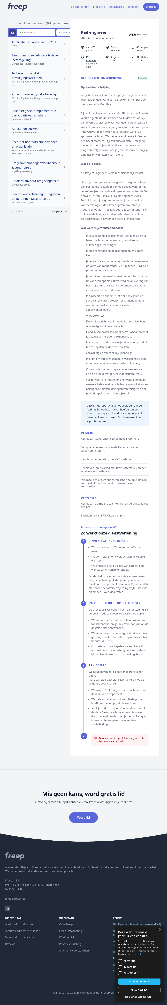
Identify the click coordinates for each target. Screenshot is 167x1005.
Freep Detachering (70, 931)
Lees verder (137, 954)
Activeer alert (65, 32)
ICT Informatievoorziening (92, 61)
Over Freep (66, 924)
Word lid (151, 7)
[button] (139, 996)
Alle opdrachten (79, 7)
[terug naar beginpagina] (83, 856)
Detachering (116, 7)
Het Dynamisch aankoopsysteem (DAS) (137, 924)
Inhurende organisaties (19, 937)
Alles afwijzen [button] (139, 989)
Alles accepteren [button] (139, 981)
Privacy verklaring (70, 944)
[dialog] (139, 964)
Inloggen (133, 7)
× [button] (160, 929)
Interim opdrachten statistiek (23, 931)
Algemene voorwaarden (74, 950)
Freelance (99, 7)
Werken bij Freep (69, 937)
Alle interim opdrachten (19, 924)
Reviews (10, 944)
